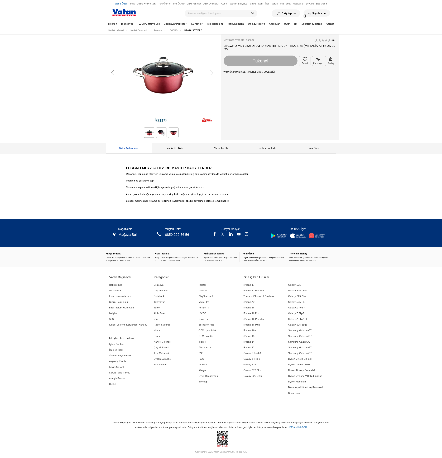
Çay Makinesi (161, 347)
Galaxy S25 (294, 284)
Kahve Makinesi (162, 341)
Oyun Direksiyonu (208, 376)
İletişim (113, 313)
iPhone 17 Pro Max (253, 290)
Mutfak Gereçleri (139, 30)
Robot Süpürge (162, 324)
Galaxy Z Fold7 (296, 307)
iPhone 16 (248, 307)
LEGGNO (173, 30)
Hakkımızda (115, 284)
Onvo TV (203, 319)
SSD (201, 353)
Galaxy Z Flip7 (296, 313)
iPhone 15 (248, 336)
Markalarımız (116, 290)
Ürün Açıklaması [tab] (128, 148)
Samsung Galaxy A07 (300, 353)
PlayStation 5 (206, 296)
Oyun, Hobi (290, 23)
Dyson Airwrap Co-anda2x (302, 370)
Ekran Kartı (205, 347)
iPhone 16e (249, 330)
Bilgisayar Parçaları (175, 23)
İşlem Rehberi (116, 344)
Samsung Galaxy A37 (300, 336)
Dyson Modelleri (297, 381)
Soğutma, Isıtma (311, 23)
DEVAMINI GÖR (298, 427)
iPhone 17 (248, 284)
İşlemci (202, 341)
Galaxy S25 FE (296, 302)
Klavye (202, 370)
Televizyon (159, 302)
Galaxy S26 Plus (252, 370)
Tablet (157, 307)
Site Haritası (160, 364)
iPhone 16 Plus (251, 324)
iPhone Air (248, 302)
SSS (111, 319)
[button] (211, 73)
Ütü (156, 319)
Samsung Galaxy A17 (300, 347)
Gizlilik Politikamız (118, 302)
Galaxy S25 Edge (297, 324)
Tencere (158, 30)
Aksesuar (274, 23)
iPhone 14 (248, 341)
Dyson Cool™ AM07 (299, 364)
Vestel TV (204, 302)
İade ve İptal (116, 349)
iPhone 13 (248, 347)
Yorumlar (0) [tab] (221, 148)
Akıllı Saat (159, 313)
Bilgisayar (127, 23)
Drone (157, 336)
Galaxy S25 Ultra (297, 290)
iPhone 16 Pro (251, 313)
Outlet (330, 23)
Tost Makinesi (161, 353)
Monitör (203, 290)
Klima (157, 330)
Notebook (159, 296)
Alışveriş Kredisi (117, 361)
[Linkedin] (231, 234)
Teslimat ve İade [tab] (267, 148)
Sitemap (203, 381)
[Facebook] (215, 234)
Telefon (112, 23)
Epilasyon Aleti (206, 324)
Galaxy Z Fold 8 (252, 353)
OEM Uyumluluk (207, 330)
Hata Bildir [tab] (313, 148)
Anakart (203, 364)
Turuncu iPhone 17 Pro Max (258, 296)
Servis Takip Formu (119, 372)
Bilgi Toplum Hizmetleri (121, 307)
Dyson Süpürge (162, 358)
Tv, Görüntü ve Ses (148, 23)
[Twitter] (222, 234)
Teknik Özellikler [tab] (175, 148)
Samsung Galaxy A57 (300, 330)
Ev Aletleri (197, 23)
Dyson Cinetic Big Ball (300, 358)
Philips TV (204, 307)
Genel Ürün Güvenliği (262, 72)
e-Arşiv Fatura (117, 378)
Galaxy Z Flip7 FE (298, 319)
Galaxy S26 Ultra (252, 376)
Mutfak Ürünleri (116, 30)
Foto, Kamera (235, 23)
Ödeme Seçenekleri (120, 355)
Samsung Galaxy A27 (300, 341)
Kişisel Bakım (215, 23)
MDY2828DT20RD (193, 30)
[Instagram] (246, 234)
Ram (201, 358)
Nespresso (294, 393)
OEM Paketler (206, 336)
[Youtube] (239, 234)
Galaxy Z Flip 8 (251, 358)
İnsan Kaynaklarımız (120, 296)
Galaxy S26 (249, 364)
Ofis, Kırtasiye (256, 23)
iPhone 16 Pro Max (253, 319)
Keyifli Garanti (116, 367)
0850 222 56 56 (177, 235)
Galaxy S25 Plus (297, 296)
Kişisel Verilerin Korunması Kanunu (128, 324)
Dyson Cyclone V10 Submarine (305, 376)
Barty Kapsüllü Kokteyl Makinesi (305, 387)
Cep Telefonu (161, 290)
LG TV (202, 313)
